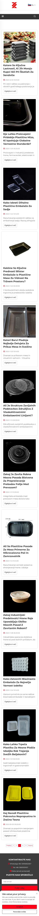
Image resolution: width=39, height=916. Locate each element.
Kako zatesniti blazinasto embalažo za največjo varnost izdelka (19, 682)
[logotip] (14, 5)
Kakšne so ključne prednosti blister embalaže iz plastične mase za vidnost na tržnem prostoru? (17, 275)
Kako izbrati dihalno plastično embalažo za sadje (17, 206)
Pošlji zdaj (19, 888)
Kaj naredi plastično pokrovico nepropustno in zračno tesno (19, 816)
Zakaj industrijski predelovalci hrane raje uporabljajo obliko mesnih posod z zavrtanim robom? (18, 622)
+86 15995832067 (24, 864)
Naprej (30, 845)
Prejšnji (8, 845)
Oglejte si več (10, 91)
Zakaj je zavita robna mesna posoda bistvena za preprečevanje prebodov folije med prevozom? (18, 481)
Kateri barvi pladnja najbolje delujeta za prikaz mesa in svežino (17, 343)
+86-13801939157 (22, 867)
